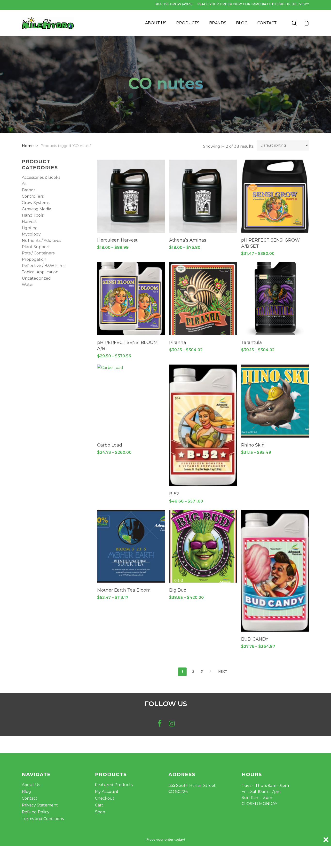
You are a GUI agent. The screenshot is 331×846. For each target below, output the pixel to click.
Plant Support (36, 246)
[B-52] (203, 425)
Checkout (104, 798)
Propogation (34, 259)
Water (28, 284)
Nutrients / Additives (41, 240)
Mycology (31, 234)
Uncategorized (36, 278)
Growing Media (36, 209)
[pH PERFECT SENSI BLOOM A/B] (131, 298)
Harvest (29, 221)
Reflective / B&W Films (43, 265)
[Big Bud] (203, 546)
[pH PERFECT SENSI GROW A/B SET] (275, 196)
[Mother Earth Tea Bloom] (131, 546)
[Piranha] (203, 298)
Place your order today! (165, 840)
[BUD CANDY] (275, 571)
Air (24, 183)
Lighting (30, 228)
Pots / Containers (38, 253)
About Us (31, 784)
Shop (100, 812)
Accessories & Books (41, 177)
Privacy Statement (40, 805)
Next (222, 671)
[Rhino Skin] (275, 401)
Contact (29, 798)
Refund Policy (35, 812)
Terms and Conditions (43, 818)
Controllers (33, 196)
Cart (99, 805)
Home (28, 146)
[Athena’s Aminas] (203, 196)
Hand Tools (33, 215)
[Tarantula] (275, 298)
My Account (106, 791)
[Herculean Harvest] (131, 196)
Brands (28, 190)
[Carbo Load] (131, 401)
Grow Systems (35, 202)
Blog (26, 791)
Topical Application (40, 272)
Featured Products (114, 784)
